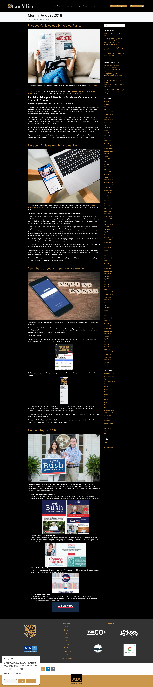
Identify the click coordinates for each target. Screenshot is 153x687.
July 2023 (106, 156)
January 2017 (107, 289)
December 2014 (108, 352)
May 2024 (106, 130)
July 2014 (106, 362)
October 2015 (108, 328)
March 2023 (107, 166)
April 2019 (106, 234)
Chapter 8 (106, 402)
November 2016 (108, 294)
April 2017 (106, 281)
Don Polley (108, 84)
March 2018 (107, 255)
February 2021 (108, 208)
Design (105, 407)
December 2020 (108, 213)
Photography (107, 415)
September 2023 (108, 151)
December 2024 (108, 112)
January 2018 (107, 260)
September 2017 (108, 271)
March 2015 (107, 344)
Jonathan (108, 80)
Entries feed (107, 444)
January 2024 (108, 140)
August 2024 (107, 122)
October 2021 (107, 187)
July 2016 (106, 305)
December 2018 (108, 237)
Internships (66, 648)
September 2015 (108, 331)
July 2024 (106, 125)
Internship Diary (108, 412)
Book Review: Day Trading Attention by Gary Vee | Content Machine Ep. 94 (114, 48)
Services (66, 630)
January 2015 (107, 349)
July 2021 (106, 195)
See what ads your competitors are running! (57, 268)
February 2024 (108, 138)
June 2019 (107, 229)
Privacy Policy (66, 651)
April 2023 (106, 164)
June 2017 (107, 276)
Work (105, 433)
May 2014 (106, 365)
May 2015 (106, 339)
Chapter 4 (106, 392)
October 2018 (108, 242)
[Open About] (87, 6)
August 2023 (107, 153)
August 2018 (107, 247)
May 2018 (106, 250)
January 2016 (107, 320)
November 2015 (108, 326)
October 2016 (108, 297)
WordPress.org (108, 450)
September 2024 (108, 119)
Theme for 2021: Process (112, 69)
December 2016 (108, 292)
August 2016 (107, 302)
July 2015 (106, 336)
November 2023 (108, 146)
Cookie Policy (66, 655)
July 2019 (106, 226)
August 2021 (107, 192)
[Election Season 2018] (64, 458)
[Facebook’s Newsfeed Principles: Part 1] (64, 176)
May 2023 (106, 161)
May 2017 (106, 279)
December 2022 (108, 174)
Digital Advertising (109, 410)
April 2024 (106, 132)
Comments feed (108, 447)
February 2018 (108, 258)
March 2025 (107, 106)
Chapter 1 (106, 384)
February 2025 (108, 109)
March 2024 (107, 135)
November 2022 (108, 177)
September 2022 (108, 179)
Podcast (106, 418)
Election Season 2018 (42, 430)
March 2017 (107, 284)
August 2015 (107, 333)
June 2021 (107, 198)
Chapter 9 (106, 405)
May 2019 (106, 232)
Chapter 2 (106, 386)
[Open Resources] (73, 6)
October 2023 (108, 148)
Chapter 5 (106, 394)
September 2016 (108, 299)
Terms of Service (66, 658)
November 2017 (108, 266)
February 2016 (108, 318)
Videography (107, 428)
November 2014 (108, 354)
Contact (66, 644)
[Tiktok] (53, 669)
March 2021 (107, 206)
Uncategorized (108, 425)
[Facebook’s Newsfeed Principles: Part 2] (64, 56)
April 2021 (106, 203)
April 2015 (106, 341)
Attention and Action (109, 373)
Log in (105, 442)
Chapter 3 (106, 389)
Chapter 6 (106, 397)
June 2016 (107, 307)
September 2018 (108, 245)
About (66, 641)
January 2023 (108, 172)
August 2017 (107, 273)
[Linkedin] (48, 669)
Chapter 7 (106, 399)
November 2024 (108, 114)
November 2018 (108, 239)
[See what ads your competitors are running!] (64, 295)
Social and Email (108, 423)
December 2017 (108, 263)
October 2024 (108, 117)
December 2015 (108, 323)
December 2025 (108, 101)
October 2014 (108, 357)
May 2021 (106, 200)
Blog (106, 93)
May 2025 (106, 104)
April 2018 (106, 252)
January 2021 (107, 211)
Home (66, 626)
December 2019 (108, 224)
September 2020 (108, 219)
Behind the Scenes (109, 376)
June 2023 (107, 159)
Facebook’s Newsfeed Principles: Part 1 (54, 145)
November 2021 (108, 185)
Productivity (107, 420)
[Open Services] (61, 6)
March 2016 (107, 315)
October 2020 (108, 216)
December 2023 (108, 143)
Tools (66, 633)
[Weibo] (43, 669)
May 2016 (106, 310)
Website (106, 431)
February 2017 (108, 286)
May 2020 (106, 221)
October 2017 (107, 268)
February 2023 (108, 169)
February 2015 (108, 346)
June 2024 (107, 127)
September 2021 (108, 190)
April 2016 (106, 312)
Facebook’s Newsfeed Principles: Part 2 (54, 25)
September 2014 (108, 359)
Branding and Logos (109, 381)
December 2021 (108, 182)
